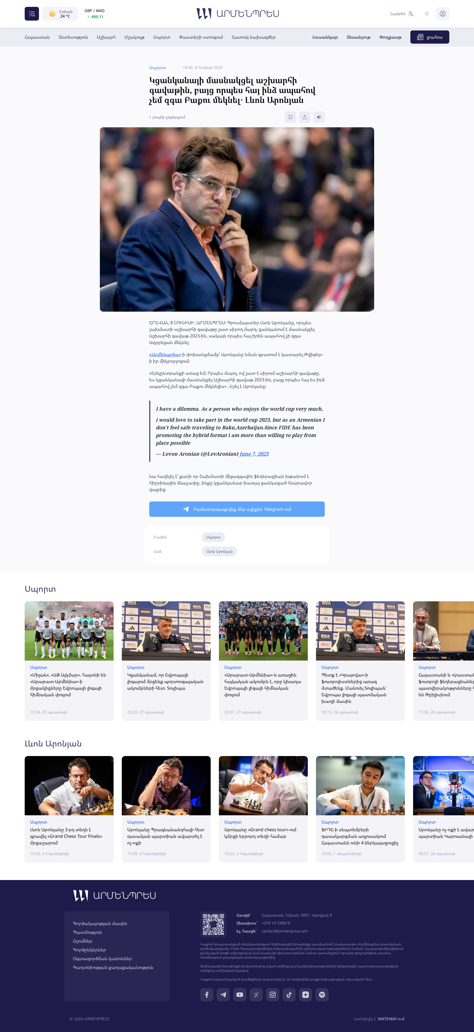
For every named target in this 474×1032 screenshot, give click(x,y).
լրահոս (435, 37)
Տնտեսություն (73, 37)
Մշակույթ (135, 37)
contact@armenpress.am (285, 931)
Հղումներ (82, 941)
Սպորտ (161, 37)
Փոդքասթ (390, 37)
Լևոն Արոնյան (219, 551)
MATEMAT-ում (391, 1018)
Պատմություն (87, 932)
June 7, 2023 (254, 453)
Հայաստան (37, 37)
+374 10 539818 (276, 923)
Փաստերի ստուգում (201, 37)
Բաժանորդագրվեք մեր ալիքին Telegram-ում (242, 509)
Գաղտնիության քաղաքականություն (113, 967)
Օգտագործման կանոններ (102, 958)
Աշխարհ (106, 37)
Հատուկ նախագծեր (254, 37)
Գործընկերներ (89, 950)
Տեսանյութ (359, 37)
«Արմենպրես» (165, 354)
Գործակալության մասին (100, 923)
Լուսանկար (325, 37)
